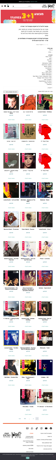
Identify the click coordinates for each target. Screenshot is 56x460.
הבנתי (27, 458)
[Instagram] (41, 428)
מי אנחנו (50, 436)
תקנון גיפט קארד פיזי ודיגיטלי (44, 446)
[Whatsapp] (32, 428)
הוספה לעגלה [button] (45, 120)
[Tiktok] (37, 428)
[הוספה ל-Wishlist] (51, 96)
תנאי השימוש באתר (47, 443)
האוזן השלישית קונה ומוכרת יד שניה (28, 441)
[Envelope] (27, 428)
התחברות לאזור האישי (46, 433)
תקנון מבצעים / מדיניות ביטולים (29, 437)
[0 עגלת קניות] (8, 6)
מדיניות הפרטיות (48, 449)
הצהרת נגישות (29, 452)
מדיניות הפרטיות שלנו (25, 455)
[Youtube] (46, 428)
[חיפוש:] (22, 6)
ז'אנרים (49, 87)
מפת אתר (30, 449)
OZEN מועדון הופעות (28, 445)
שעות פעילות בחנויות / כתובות (44, 440)
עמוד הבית (46, 44)
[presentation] (22, 6)
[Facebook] (51, 428)
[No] (54, 456)
